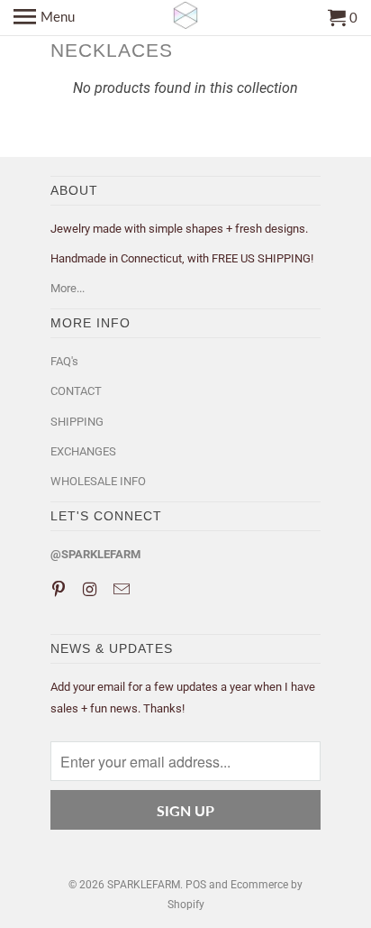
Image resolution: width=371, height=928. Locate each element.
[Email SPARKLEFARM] (123, 589)
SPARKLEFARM (143, 884)
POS (196, 884)
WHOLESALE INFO (98, 481)
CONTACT (76, 391)
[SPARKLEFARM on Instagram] (92, 589)
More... (67, 288)
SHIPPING (77, 421)
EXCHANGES (83, 451)
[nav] (44, 18)
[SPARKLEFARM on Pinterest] (60, 589)
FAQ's (64, 361)
